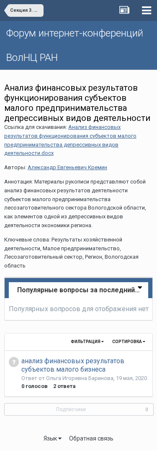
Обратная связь (91, 438)
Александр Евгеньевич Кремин (67, 167)
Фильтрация (86, 341)
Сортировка (127, 341)
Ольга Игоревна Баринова (79, 378)
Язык (51, 438)
